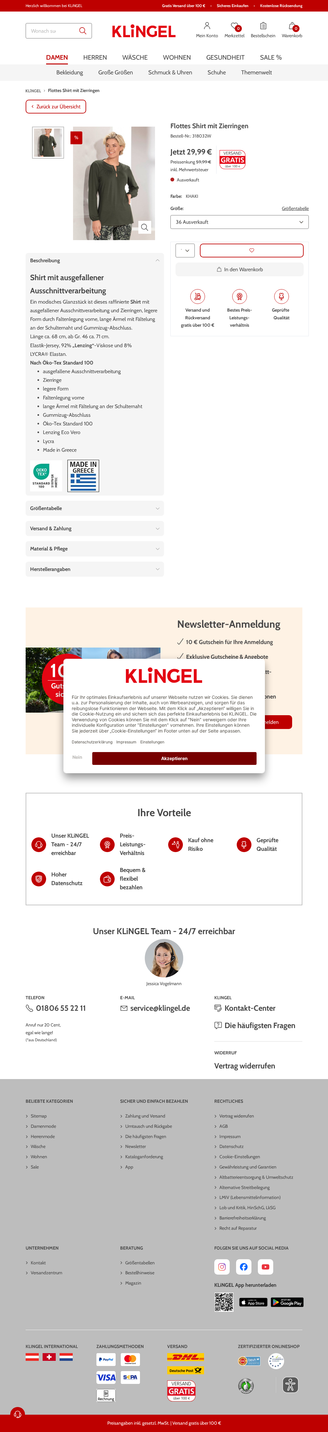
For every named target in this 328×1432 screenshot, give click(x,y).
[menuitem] (57, 57)
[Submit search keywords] (83, 30)
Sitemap (39, 1116)
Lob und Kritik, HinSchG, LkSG (247, 1207)
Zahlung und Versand (145, 1116)
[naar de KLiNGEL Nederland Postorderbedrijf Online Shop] (66, 1357)
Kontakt (38, 1263)
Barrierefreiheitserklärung (242, 1218)
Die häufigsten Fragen (260, 1025)
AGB (223, 1126)
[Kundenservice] (17, 1414)
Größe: (177, 208)
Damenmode (43, 1126)
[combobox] (59, 30)
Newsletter (135, 1146)
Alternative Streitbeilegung (244, 1187)
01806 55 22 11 (61, 1008)
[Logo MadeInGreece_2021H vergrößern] (83, 475)
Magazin (133, 1283)
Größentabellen (140, 1263)
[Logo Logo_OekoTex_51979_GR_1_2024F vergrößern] (46, 475)
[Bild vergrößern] (144, 227)
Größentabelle (295, 208)
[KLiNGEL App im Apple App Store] (253, 1302)
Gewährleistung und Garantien (247, 1167)
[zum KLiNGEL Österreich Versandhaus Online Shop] (32, 1357)
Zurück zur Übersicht (58, 107)
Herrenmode (43, 1136)
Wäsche (38, 1146)
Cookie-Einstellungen (239, 1157)
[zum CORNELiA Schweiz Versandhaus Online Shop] (49, 1357)
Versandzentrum (46, 1273)
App (129, 1167)
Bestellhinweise (139, 1273)
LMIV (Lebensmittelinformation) (250, 1197)
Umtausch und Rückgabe (148, 1126)
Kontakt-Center (250, 1008)
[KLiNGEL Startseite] (144, 30)
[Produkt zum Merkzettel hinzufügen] (252, 250)
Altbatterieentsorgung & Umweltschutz (256, 1177)
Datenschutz (231, 1146)
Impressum (230, 1136)
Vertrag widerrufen (244, 1065)
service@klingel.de (160, 1008)
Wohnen (39, 1157)
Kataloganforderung (144, 1157)
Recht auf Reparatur (238, 1228)
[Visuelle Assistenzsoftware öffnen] (287, 1385)
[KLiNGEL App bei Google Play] (287, 1302)
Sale (35, 1167)
